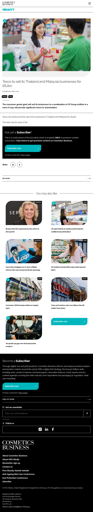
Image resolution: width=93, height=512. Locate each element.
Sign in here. (25, 155)
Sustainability (38, 240)
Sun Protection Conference (15, 478)
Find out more (8, 399)
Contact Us (7, 467)
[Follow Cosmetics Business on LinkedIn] (46, 430)
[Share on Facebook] (19, 164)
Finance (5, 96)
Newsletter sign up (11, 463)
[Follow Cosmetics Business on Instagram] (40, 430)
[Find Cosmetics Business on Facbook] (53, 430)
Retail (10, 96)
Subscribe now (14, 148)
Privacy (26, 507)
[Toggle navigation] (89, 3)
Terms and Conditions (12, 507)
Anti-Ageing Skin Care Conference (18, 474)
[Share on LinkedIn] (13, 164)
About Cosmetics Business (14, 456)
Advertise (6, 481)
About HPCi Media (10, 459)
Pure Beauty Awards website (15, 470)
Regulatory (38, 202)
